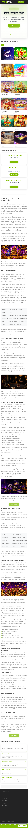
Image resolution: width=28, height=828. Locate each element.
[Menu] (26, 2)
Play (7, 52)
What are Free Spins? (7, 761)
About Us (3, 809)
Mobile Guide (4, 800)
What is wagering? (6, 769)
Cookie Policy (4, 807)
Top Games (4, 796)
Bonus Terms (4, 798)
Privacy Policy (4, 805)
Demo (7, 54)
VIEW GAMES (21, 1)
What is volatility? (6, 753)
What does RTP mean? (7, 746)
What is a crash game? (7, 777)
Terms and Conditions (6, 814)
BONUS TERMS (14, 161)
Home (3, 793)
